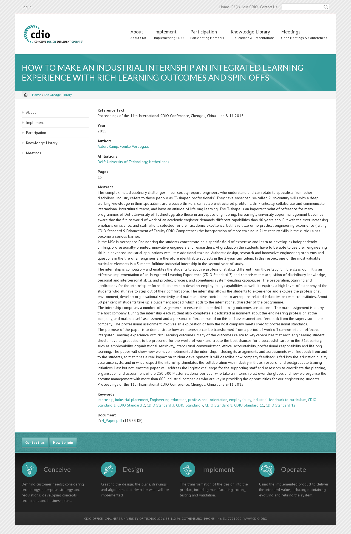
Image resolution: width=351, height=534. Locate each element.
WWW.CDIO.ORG (255, 518)
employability (240, 399)
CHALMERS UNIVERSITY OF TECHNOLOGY (134, 518)
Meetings (291, 32)
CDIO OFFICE (93, 518)
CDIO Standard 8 (219, 405)
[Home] (53, 34)
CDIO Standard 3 (160, 405)
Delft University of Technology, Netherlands (133, 161)
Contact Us (268, 6)
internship (106, 399)
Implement (165, 32)
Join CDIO (250, 6)
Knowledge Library (250, 32)
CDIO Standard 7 (189, 405)
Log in (27, 6)
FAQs (235, 6)
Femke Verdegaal (134, 146)
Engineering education (168, 399)
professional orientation (207, 399)
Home (224, 6)
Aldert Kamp (108, 146)
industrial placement (131, 399)
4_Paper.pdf (112, 420)
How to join (63, 442)
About (137, 32)
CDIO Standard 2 (131, 405)
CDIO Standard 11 (249, 405)
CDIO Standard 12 (281, 405)
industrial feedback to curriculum (279, 399)
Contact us (35, 442)
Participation (203, 32)
